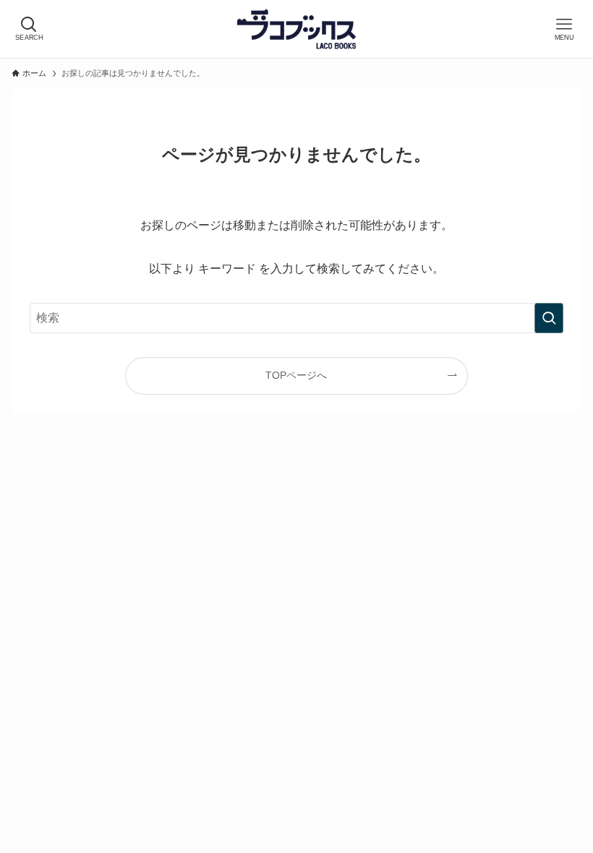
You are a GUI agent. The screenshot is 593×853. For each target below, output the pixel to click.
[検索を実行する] (548, 318)
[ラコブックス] (296, 29)
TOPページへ (296, 375)
